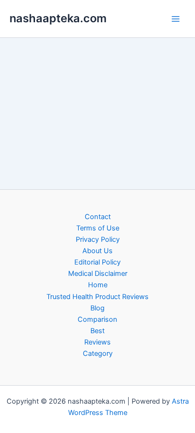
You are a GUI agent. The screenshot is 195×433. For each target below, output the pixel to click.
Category (98, 353)
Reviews (97, 342)
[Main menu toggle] (176, 19)
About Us (97, 251)
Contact (98, 216)
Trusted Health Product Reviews (97, 296)
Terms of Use (97, 228)
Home (97, 285)
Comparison (97, 319)
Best (97, 331)
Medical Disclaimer (97, 273)
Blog (97, 308)
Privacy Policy (98, 239)
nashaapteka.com (57, 18)
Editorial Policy (97, 262)
